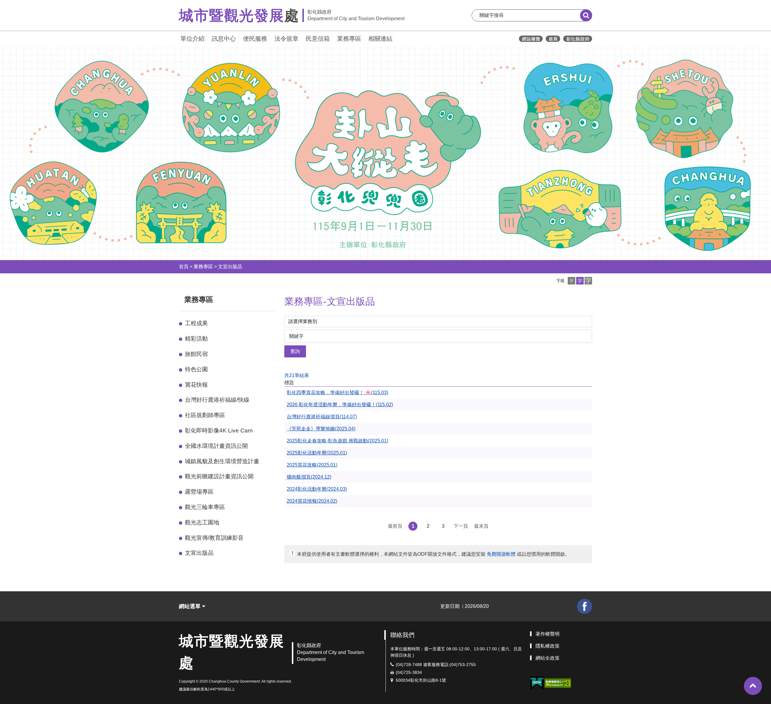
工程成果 (196, 323)
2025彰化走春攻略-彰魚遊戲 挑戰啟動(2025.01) (337, 440)
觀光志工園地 (202, 522)
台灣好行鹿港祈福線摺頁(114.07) (322, 416)
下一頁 (461, 526)
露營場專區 (199, 492)
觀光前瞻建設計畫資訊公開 (219, 476)
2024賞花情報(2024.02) (312, 501)
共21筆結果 (296, 375)
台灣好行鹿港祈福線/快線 (217, 400)
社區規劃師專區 (205, 415)
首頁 (184, 266)
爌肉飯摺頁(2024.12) (309, 476)
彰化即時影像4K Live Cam (219, 430)
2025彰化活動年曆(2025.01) (317, 452)
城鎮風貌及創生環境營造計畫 (222, 461)
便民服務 (255, 38)
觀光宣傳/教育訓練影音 (214, 538)
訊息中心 (224, 38)
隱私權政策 (547, 646)
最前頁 (395, 526)
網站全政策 (547, 658)
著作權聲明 (547, 633)
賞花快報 (196, 385)
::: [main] (280, 298)
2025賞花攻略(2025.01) (312, 464)
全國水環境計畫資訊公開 (216, 446)
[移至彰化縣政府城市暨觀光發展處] (553, 39)
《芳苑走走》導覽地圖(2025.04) (321, 428)
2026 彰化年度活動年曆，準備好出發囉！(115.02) (340, 404)
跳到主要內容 (20, 4)
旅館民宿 (196, 354)
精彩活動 (196, 338)
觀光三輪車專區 (205, 507)
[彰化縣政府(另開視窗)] (577, 39)
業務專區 (349, 38)
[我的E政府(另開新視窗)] (536, 683)
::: (176, 37)
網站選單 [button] (190, 606)
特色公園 (196, 369)
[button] (571, 280)
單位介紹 (192, 38)
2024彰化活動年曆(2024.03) (317, 489)
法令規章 (286, 38)
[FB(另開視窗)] (584, 606)
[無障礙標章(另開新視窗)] (558, 682)
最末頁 (481, 526)
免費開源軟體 (501, 554)
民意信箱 (318, 38)
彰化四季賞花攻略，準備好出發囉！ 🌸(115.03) (337, 392)
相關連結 (380, 38)
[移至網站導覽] (531, 39)
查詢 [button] (295, 351)
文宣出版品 (230, 266)
